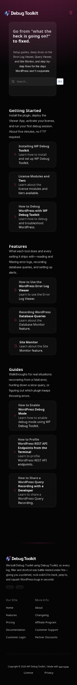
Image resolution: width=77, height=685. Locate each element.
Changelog (42, 615)
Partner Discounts (46, 637)
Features (11, 615)
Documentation (15, 630)
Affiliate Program (45, 622)
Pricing (10, 622)
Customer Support (46, 630)
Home (9, 607)
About (39, 607)
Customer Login (16, 637)
